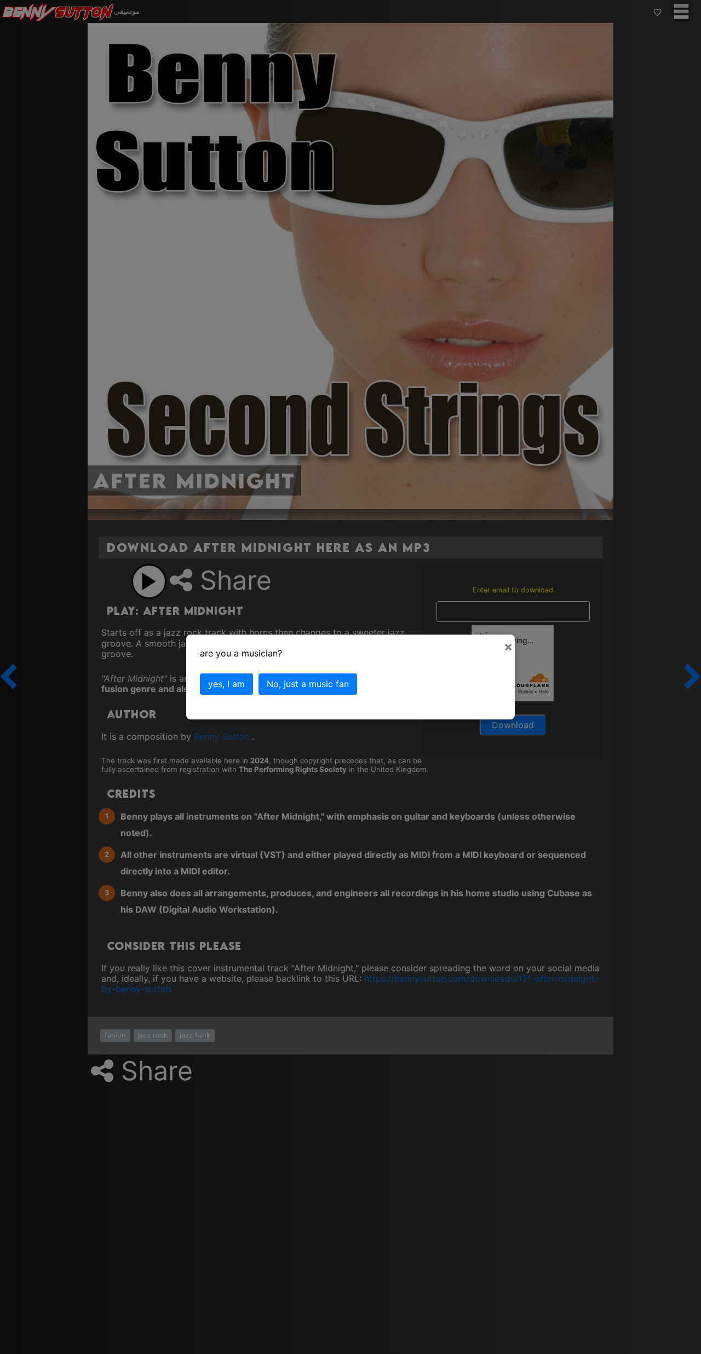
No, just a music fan (308, 683)
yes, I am (226, 683)
